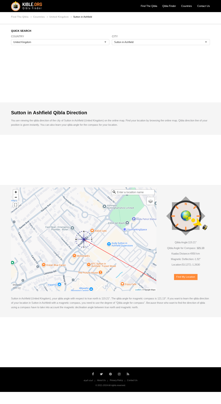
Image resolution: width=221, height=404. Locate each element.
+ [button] (16, 192)
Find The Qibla (149, 5)
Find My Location (185, 277)
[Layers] (150, 201)
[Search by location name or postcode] (114, 192)
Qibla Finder (169, 5)
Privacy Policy (116, 380)
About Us (101, 380)
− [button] (16, 197)
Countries (186, 5)
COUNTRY (17, 36)
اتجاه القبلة (88, 380)
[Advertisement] (110, 77)
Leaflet (138, 289)
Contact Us (203, 5)
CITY (115, 36)
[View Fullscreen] (15, 205)
